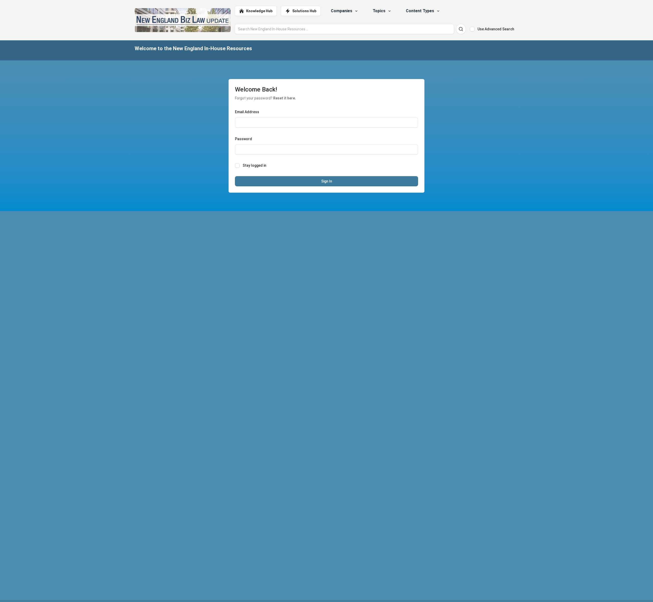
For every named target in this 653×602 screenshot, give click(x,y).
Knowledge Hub (259, 11)
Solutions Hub (304, 11)
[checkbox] (472, 29)
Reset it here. (284, 98)
